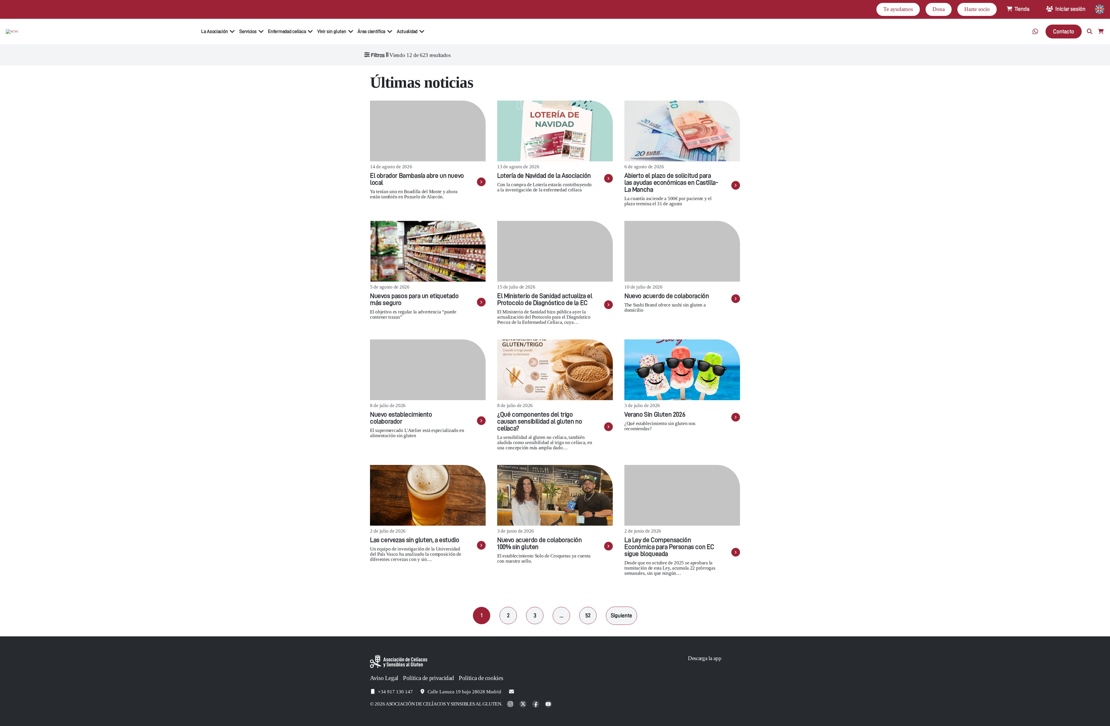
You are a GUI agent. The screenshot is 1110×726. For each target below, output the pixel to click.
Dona (939, 9)
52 (588, 615)
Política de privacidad (428, 678)
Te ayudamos (898, 9)
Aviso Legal (384, 678)
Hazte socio (977, 9)
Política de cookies (481, 678)
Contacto (1063, 31)
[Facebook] (536, 704)
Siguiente (621, 615)
